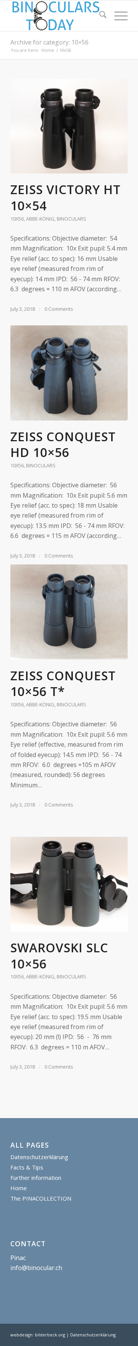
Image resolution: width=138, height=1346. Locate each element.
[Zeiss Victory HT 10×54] (69, 126)
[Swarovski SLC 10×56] (69, 884)
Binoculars (71, 218)
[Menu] (117, 15)
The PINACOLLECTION (40, 1198)
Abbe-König (40, 218)
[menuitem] (99, 15)
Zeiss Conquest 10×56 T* (63, 683)
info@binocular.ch (36, 1268)
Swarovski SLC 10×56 (59, 955)
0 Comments (58, 308)
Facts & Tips (26, 1167)
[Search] (99, 15)
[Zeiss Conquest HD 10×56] (69, 373)
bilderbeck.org (50, 1335)
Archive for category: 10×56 (49, 42)
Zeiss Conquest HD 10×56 (63, 444)
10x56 (17, 218)
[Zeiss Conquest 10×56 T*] (69, 612)
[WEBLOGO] (57, 15)
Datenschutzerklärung (39, 1157)
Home (18, 1188)
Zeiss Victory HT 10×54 (65, 197)
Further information (35, 1177)
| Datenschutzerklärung (91, 1335)
